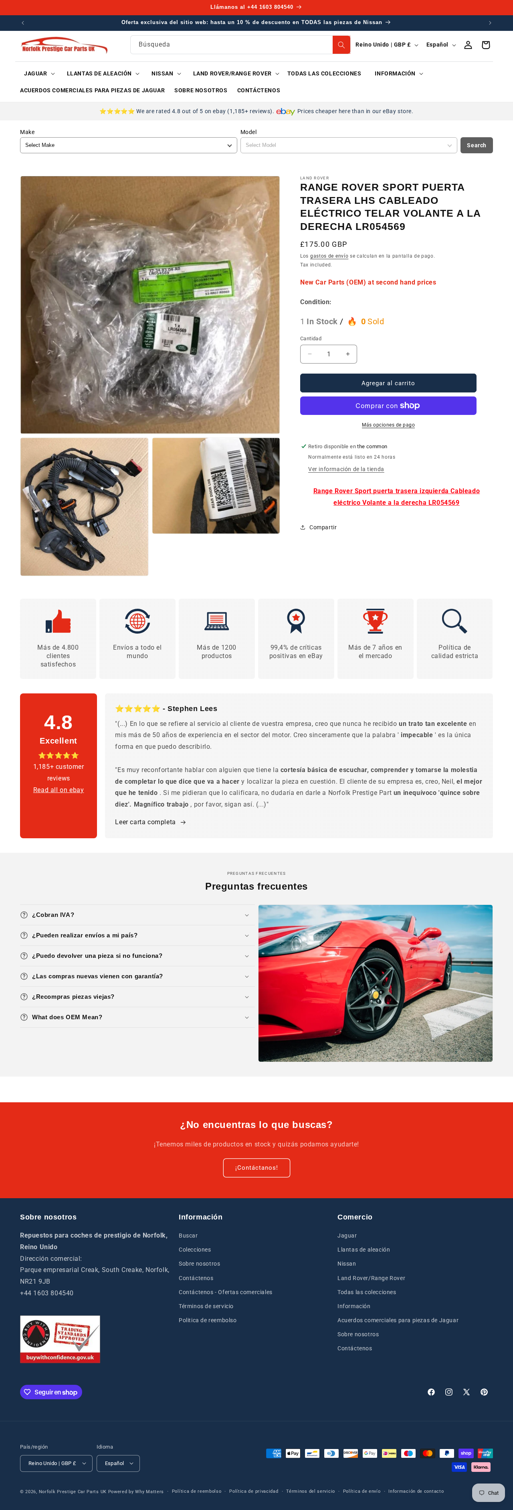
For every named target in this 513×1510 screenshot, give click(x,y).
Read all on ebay (58, 790)
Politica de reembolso (208, 1320)
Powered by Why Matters (136, 1491)
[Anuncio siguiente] (490, 22)
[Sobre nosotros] (60, 1339)
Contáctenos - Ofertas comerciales (226, 1292)
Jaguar (347, 1235)
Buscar (188, 1235)
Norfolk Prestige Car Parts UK (73, 1491)
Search (477, 145)
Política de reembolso (197, 1491)
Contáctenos (196, 1278)
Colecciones (195, 1250)
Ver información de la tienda (346, 468)
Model (248, 132)
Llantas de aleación (363, 1250)
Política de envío (362, 1491)
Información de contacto (416, 1491)
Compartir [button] (323, 527)
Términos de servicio (206, 1306)
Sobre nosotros (199, 1264)
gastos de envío (329, 256)
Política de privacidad (253, 1491)
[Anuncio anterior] (23, 22)
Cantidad (310, 338)
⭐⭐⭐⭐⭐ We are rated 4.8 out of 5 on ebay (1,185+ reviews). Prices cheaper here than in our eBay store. (256, 111)
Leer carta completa (145, 822)
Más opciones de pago (388, 425)
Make (27, 132)
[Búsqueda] (341, 45)
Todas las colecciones (366, 1292)
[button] (36, 73)
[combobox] (240, 45)
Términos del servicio (310, 1491)
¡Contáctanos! (256, 1167)
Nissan (346, 1264)
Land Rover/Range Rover (371, 1278)
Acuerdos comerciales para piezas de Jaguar (397, 1320)
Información (354, 1306)
